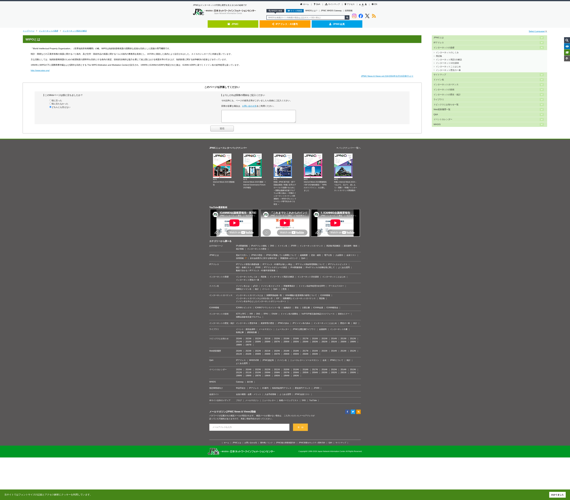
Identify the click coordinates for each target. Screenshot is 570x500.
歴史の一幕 (345, 323)
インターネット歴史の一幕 (448, 70)
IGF (277, 298)
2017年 (306, 338)
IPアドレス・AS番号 (287, 24)
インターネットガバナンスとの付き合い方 (254, 298)
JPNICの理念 (256, 255)
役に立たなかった (60, 104)
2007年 (277, 342)
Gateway (240, 382)
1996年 (268, 375)
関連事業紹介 (289, 286)
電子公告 (328, 255)
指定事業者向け (216, 388)
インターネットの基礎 (48, 31)
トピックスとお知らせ (219, 338)
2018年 (296, 338)
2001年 (334, 342)
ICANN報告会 (332, 307)
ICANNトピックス (244, 307)
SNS (304, 400)
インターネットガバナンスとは (249, 295)
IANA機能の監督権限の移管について (301, 295)
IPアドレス (439, 42)
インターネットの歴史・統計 (447, 95)
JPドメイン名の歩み (301, 323)
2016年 (315, 338)
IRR (251, 314)
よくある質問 (344, 267)
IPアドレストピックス (337, 264)
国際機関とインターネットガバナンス (299, 298)
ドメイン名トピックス (270, 286)
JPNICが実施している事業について (281, 255)
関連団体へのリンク (289, 258)
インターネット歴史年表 (246, 323)
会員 (324, 360)
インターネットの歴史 (256, 249)
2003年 (315, 342)
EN (375, 4)
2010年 (249, 342)
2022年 (258, 338)
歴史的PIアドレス (302, 388)
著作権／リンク (266, 443)
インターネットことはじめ (448, 67)
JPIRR (293, 246)
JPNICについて (336, 360)
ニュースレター (282, 329)
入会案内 (339, 255)
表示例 (250, 382)
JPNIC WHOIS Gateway (331, 10)
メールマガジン (265, 329)
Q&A (318, 4)
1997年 (249, 345)
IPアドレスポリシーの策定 (275, 267)
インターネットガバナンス (446, 84)
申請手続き (241, 388)
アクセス (351, 4)
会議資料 (323, 329)
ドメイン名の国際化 (289, 314)
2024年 (239, 338)
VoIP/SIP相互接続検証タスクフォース (318, 314)
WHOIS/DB (254, 360)
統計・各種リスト (243, 267)
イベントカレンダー (443, 119)
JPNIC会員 (339, 24)
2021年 (268, 338)
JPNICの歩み (283, 323)
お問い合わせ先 (249, 106)
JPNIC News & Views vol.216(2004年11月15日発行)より (387, 76)
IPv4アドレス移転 (259, 246)
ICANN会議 (318, 307)
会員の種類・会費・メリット (248, 394)
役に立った (57, 100)
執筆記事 (240, 332)
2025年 (239, 369)
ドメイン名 (439, 80)
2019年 (287, 338)
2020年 (277, 338)
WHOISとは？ (311, 10)
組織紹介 (287, 307)
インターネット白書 (338, 329)
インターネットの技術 (444, 89)
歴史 (297, 307)
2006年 (287, 342)
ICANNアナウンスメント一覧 (267, 307)
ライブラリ (439, 99)
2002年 (325, 342)
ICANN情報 (325, 295)
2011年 (239, 342)
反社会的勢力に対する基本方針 (263, 258)
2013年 (344, 338)
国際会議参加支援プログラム (248, 317)
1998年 (239, 345)
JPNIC (235, 24)
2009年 (258, 342)
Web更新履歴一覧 (442, 109)
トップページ (28, 31)
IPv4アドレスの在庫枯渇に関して (320, 267)
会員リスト (351, 255)
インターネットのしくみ (447, 52)
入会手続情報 (270, 394)
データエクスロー (336, 286)
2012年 (353, 338)
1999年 (353, 342)
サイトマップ (334, 4)
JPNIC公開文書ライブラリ (304, 329)
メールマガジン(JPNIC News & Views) (230, 411)
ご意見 (284, 289)
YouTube (313, 400)
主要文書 (306, 307)
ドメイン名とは (243, 286)
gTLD (255, 286)
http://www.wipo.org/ (40, 70)
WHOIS (437, 124)
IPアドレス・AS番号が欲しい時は (277, 264)
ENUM (274, 314)
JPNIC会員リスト (302, 394)
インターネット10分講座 (447, 63)
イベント (266, 289)
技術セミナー (344, 314)
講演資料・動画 (350, 246)
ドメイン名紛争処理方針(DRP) (312, 286)
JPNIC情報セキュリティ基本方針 (312, 443)
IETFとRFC (241, 314)
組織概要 (304, 255)
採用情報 (349, 10)
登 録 (300, 427)
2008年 (268, 342)
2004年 (306, 342)
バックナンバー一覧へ (349, 148)
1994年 (287, 375)
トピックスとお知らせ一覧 (446, 104)
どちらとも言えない (61, 107)
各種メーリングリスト (288, 400)
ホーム (306, 4)
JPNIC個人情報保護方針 (285, 443)
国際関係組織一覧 (274, 295)
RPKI (266, 314)
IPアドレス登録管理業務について (310, 264)
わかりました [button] (557, 494)
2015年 (325, 338)
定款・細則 (316, 255)
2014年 (334, 338)
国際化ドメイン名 (243, 289)
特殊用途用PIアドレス (281, 388)
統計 (257, 289)
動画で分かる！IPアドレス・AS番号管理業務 (255, 270)
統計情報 (240, 249)
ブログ (239, 400)
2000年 (344, 342)
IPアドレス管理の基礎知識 (247, 264)
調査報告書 (252, 332)
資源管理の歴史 (267, 323)
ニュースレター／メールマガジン (304, 360)
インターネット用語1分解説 (75, 31)
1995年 (277, 375)
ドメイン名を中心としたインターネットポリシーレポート (261, 301)
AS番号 (265, 388)
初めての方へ (242, 255)
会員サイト (214, 394)
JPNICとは (439, 37)
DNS (272, 246)
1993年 (296, 375)
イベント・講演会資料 (245, 329)
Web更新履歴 (215, 351)
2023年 (249, 338)
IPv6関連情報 (242, 246)
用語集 (439, 56)
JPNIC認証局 (268, 360)
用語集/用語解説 (333, 246)
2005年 (296, 342)
